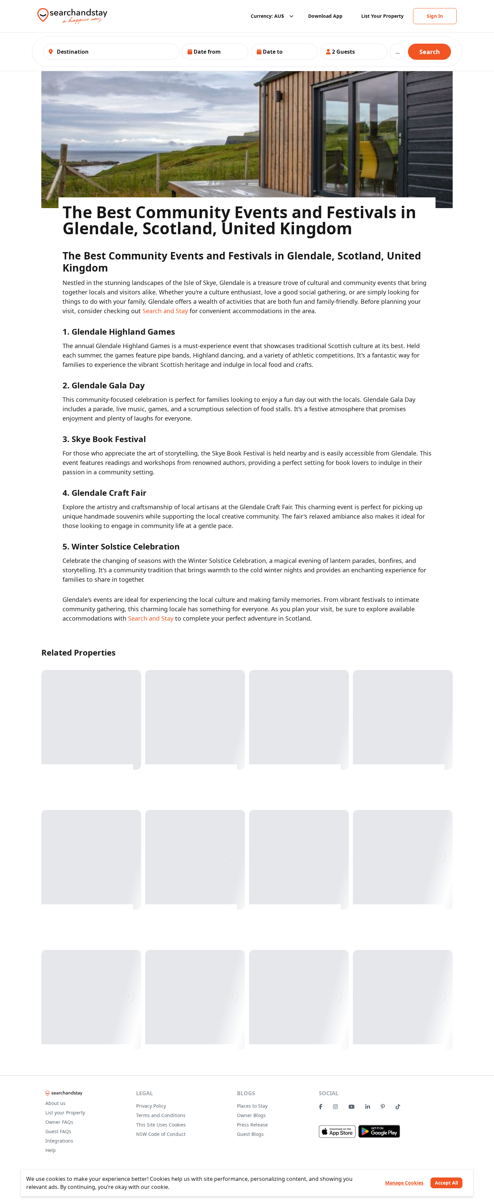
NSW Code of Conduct (161, 1134)
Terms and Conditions (161, 1115)
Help (50, 1150)
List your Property (65, 1112)
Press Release (252, 1124)
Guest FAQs (58, 1131)
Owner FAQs (59, 1122)
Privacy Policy (151, 1106)
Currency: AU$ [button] (267, 16)
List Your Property (382, 16)
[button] (215, 52)
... (398, 51)
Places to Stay (252, 1106)
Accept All (446, 1183)
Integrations (59, 1141)
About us (55, 1103)
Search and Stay (165, 311)
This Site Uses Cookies (161, 1124)
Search (429, 52)
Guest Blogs (250, 1134)
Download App (325, 16)
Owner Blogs (251, 1115)
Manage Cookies (404, 1183)
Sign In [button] (435, 16)
